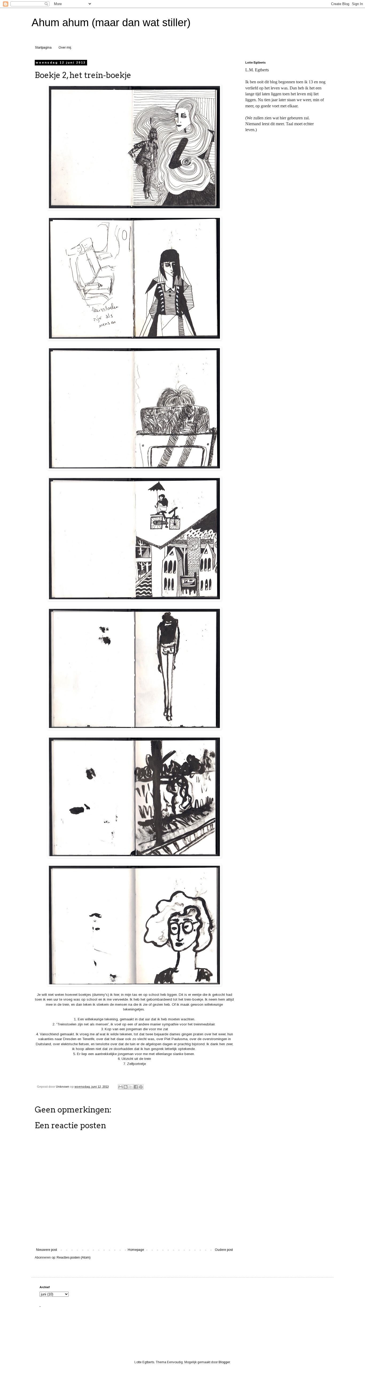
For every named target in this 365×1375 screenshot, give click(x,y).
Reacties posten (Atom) (74, 1257)
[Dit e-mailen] (120, 1087)
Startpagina (43, 47)
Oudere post (224, 1250)
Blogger (224, 1362)
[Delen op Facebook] (135, 1087)
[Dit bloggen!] (125, 1087)
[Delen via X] (130, 1087)
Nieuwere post (46, 1250)
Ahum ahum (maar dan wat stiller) (111, 22)
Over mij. (65, 47)
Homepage (136, 1250)
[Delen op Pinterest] (140, 1087)
